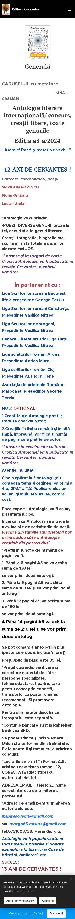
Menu (69, 9)
